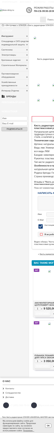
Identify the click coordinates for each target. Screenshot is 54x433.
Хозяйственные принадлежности (14, 84)
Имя (40, 214)
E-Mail (40, 220)
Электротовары (14, 55)
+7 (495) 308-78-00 (20, 405)
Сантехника (14, 50)
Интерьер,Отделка (14, 90)
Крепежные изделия (14, 60)
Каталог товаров (9, 20)
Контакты (39, 2)
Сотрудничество (13, 393)
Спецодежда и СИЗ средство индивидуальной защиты (15, 43)
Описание (42, 119)
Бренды (11, 96)
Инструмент (14, 36)
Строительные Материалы (14, 67)
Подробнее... (28, 431)
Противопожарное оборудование (14, 76)
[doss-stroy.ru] (11, 10)
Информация (9, 2)
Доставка (25, 2)
